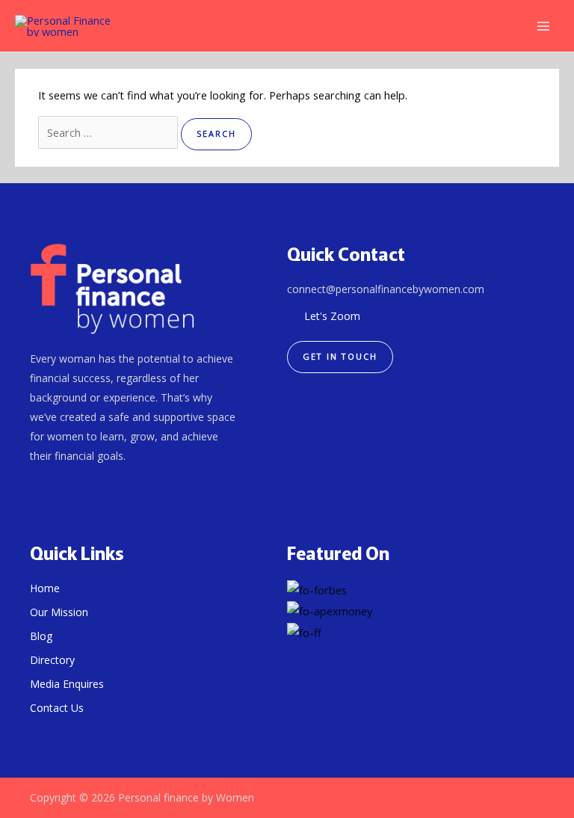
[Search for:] (109, 132)
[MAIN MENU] (543, 26)
